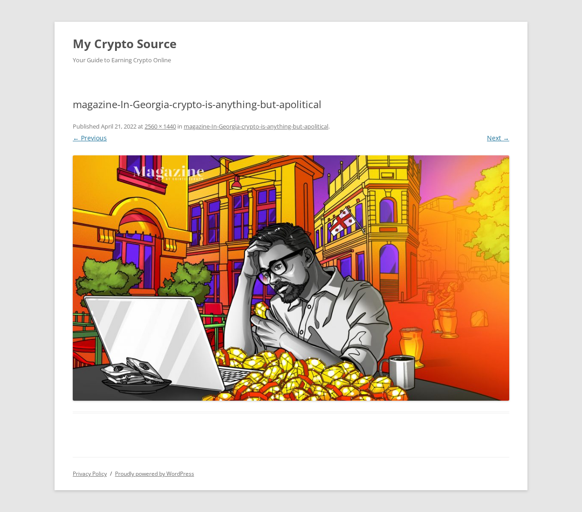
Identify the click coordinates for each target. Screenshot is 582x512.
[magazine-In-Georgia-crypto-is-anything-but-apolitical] (291, 278)
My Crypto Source (124, 43)
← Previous (90, 138)
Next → (498, 138)
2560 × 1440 (160, 126)
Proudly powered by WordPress (154, 473)
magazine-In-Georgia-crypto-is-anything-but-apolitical (256, 126)
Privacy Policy (90, 473)
